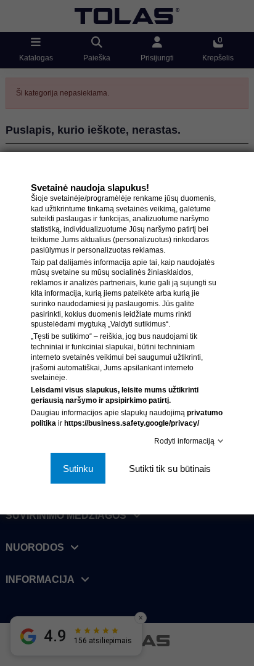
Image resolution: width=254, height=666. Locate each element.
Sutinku (78, 468)
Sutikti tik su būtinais (170, 468)
